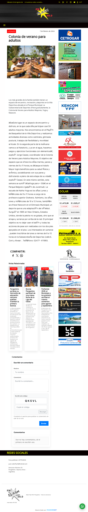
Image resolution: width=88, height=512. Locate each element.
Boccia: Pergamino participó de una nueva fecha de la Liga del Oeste (30, 295)
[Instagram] (70, 2)
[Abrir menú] (4, 25)
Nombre (16, 368)
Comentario (17, 377)
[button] (59, 2)
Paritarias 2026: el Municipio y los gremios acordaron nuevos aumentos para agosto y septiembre (46, 297)
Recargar (43, 412)
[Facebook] (67, 2)
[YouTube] (74, 2)
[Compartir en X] (17, 255)
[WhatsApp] (63, 2)
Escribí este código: (21, 396)
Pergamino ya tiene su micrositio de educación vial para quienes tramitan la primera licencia (15, 297)
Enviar (43, 423)
